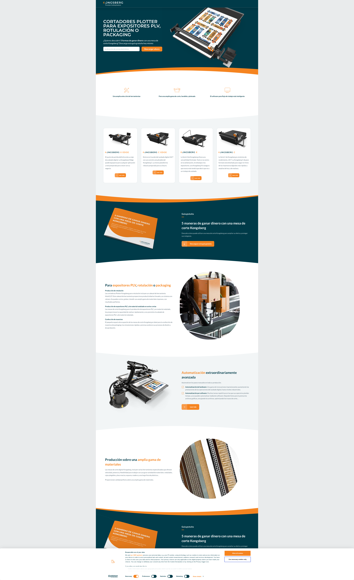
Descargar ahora (151, 49)
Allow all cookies (237, 553)
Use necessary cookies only (238, 559)
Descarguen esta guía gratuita (200, 244)
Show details (197, 576)
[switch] (154, 576)
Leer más (122, 175)
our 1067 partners (137, 555)
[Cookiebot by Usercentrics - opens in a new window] (113, 576)
